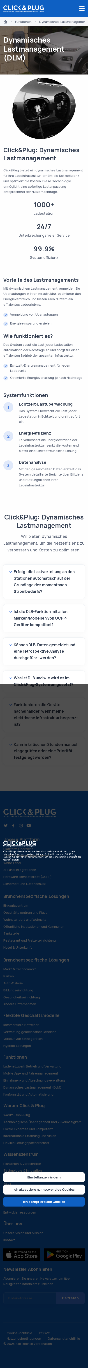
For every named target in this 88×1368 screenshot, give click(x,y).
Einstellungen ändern (43, 1177)
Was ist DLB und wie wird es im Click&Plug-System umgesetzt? (43, 681)
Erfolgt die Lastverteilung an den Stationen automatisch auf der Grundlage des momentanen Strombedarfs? (44, 581)
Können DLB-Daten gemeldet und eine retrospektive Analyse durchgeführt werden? (44, 651)
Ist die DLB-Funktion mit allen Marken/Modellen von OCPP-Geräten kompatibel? (40, 618)
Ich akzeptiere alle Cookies (44, 1202)
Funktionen (23, 21)
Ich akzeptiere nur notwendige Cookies (44, 1189)
